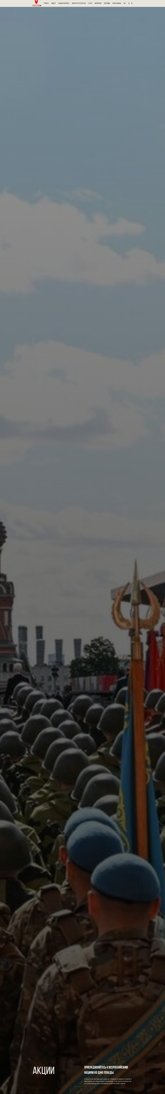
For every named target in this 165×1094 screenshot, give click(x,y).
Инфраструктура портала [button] (79, 3)
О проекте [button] (46, 3)
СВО (124, 3)
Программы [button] (107, 3)
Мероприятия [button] (98, 3)
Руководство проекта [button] (63, 3)
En (128, 3)
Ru (131, 3)
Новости (53, 3)
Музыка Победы (117, 3)
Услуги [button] (90, 3)
